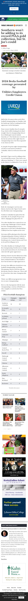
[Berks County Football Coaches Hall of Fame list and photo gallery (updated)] (20, 401)
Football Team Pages (7, 589)
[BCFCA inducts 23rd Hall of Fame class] (8, 401)
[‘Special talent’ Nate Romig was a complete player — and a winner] (20, 417)
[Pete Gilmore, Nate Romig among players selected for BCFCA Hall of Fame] (8, 417)
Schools (15, 589)
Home (8, 587)
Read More (4, 559)
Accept (21, 597)
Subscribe (13, 587)
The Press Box (22, 589)
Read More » (14, 8)
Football (4, 45)
